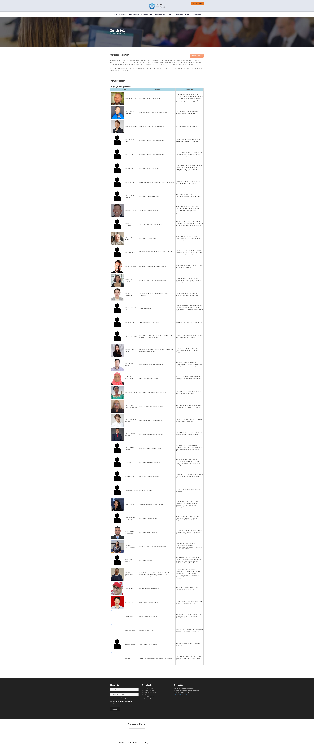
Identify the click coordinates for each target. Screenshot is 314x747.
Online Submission (146, 14)
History (187, 14)
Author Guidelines (134, 14)
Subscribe (115, 709)
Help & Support (196, 14)
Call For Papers (197, 3)
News (145, 694)
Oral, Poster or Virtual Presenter (122, 701)
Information (122, 14)
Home (115, 14)
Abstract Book (196, 55)
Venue (169, 14)
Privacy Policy (148, 699)
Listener (115, 704)
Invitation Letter (178, 14)
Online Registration (159, 14)
